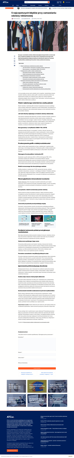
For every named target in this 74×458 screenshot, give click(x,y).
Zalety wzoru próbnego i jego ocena (31, 82)
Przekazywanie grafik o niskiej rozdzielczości (31, 70)
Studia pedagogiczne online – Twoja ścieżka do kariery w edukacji (57, 386)
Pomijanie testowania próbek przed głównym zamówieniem (34, 80)
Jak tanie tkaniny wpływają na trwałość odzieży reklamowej (36, 67)
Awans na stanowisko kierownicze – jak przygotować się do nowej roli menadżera (54, 433)
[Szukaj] (48, 2)
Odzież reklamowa (22, 181)
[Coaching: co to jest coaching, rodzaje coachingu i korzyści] (39, 7)
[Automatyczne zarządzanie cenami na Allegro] (50, 216)
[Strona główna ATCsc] (12, 5)
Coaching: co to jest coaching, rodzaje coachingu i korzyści (52, 8)
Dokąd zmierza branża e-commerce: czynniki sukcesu (37, 224)
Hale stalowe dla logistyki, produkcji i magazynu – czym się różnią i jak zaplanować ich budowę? (46, 373)
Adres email (21, 357)
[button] (14, 56)
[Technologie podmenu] (35, 5)
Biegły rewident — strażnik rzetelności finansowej (50, 445)
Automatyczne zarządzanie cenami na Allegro (49, 224)
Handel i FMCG (39, 18)
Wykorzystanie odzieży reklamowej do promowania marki (36, 322)
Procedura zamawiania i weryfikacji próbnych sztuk (34, 84)
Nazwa (20, 352)
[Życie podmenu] (54, 5)
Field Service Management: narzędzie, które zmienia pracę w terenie (23, 8)
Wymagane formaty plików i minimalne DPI (32, 72)
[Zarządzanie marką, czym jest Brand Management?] (24, 216)
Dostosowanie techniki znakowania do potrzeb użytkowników (37, 88)
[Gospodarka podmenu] (27, 5)
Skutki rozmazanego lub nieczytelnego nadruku (33, 74)
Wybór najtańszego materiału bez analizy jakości (32, 66)
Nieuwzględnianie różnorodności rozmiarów (31, 75)
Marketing (34, 18)
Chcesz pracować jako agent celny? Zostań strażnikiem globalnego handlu (54, 417)
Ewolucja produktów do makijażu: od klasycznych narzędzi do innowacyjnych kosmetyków (27, 373)
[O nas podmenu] (61, 5)
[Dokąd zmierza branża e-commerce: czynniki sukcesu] (37, 216)
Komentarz (21, 337)
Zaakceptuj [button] (70, 456)
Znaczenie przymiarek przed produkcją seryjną (33, 79)
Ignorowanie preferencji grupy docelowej (30, 85)
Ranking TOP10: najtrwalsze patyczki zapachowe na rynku (14, 386)
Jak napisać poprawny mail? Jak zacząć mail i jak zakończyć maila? (36, 400)
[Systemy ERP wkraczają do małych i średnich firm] (67, 7)
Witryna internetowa (22, 362)
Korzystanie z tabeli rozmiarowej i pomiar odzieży (34, 77)
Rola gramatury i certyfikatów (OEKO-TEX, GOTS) (34, 69)
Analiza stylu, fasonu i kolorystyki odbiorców (33, 87)
